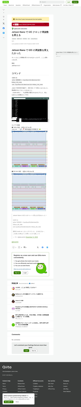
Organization (47, 5)
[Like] (3, 9)
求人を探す (8, 402)
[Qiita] (6, 2)
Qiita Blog (65, 389)
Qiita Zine (50, 386)
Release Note (21, 383)
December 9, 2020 (32, 237)
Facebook (35, 391)
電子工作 (19, 38)
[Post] (3, 23)
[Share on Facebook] (3, 28)
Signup (75, 2)
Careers (65, 386)
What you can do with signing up (22, 269)
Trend (5, 5)
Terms (4, 386)
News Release (67, 391)
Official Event (26, 5)
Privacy (4, 389)
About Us (65, 383)
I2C (29, 38)
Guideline (5, 391)
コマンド (58, 56)
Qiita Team (51, 383)
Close (17, 401)
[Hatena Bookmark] (3, 33)
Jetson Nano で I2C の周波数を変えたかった (66, 53)
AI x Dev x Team (68, 5)
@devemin (15, 242)
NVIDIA (25, 38)
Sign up (17, 273)
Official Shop (51, 389)
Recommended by (24, 283)
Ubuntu (14, 38)
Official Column (37, 5)
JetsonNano (34, 38)
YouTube (35, 394)
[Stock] (3, 17)
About (4, 383)
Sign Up (34, 350)
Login (68, 2)
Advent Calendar (22, 391)
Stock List (11, 5)
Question (18, 5)
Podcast (35, 396)
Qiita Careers (57, 5)
